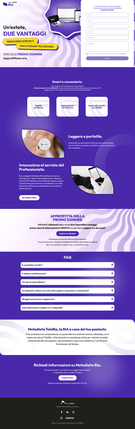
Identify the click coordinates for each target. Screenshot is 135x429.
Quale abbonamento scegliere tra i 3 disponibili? (42, 308)
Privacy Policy (123, 53)
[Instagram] (73, 412)
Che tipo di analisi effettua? (33, 282)
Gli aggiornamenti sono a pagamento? (38, 299)
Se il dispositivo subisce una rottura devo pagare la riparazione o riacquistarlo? (55, 290)
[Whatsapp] (61, 417)
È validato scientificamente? (34, 273)
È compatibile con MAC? (32, 265)
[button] (67, 265)
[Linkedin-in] (67, 412)
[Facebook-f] (61, 412)
